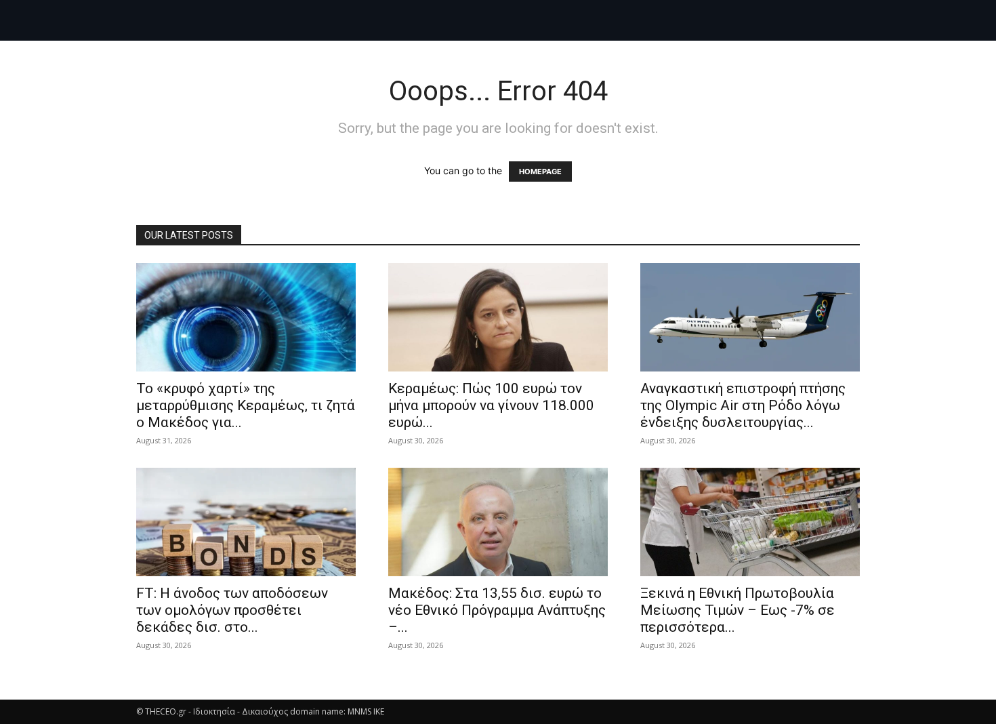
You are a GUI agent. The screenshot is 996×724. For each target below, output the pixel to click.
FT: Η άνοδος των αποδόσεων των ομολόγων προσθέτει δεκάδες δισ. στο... (232, 610)
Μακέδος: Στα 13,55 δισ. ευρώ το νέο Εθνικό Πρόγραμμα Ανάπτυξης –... (497, 610)
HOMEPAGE (540, 171)
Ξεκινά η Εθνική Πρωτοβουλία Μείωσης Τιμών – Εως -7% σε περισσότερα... (737, 610)
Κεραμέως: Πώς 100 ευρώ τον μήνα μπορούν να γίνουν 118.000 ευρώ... (491, 405)
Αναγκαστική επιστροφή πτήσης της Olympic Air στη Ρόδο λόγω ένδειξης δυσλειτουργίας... (743, 405)
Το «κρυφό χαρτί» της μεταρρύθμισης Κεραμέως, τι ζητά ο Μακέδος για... (245, 405)
